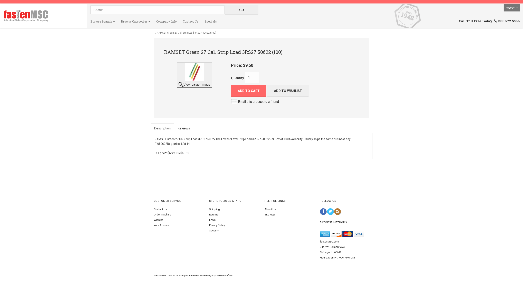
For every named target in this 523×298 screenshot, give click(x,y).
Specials (211, 21)
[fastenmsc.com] (44, 16)
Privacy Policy (217, 225)
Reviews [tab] (184, 128)
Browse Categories (134, 21)
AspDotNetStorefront (222, 275)
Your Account (162, 225)
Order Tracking (162, 214)
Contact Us (190, 21)
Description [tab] (162, 128)
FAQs (212, 219)
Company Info (166, 21)
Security (214, 230)
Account (511, 7)
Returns (213, 214)
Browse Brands (102, 21)
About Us (270, 209)
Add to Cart (249, 91)
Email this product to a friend (258, 102)
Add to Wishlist (288, 91)
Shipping (214, 209)
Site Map (270, 214)
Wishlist (158, 219)
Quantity (237, 78)
